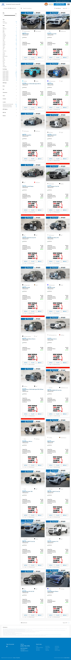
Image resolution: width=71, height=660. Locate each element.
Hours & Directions (60, 4)
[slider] (3, 15)
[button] (44, 20)
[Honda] (3, 4)
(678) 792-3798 (60, 3)
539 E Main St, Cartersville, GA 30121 (63, 1)
